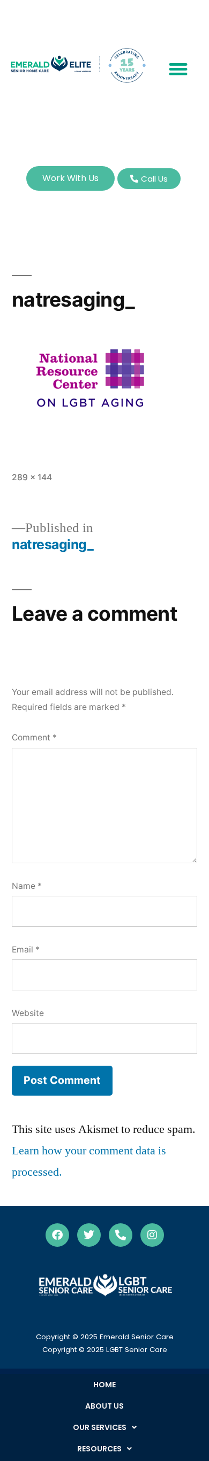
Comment (34, 737)
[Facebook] (57, 1235)
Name (27, 886)
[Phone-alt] (120, 1235)
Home (104, 1384)
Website (28, 1013)
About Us (104, 1406)
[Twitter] (89, 1235)
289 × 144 (32, 477)
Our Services (99, 1427)
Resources (99, 1448)
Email (26, 949)
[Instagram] (152, 1235)
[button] (178, 69)
